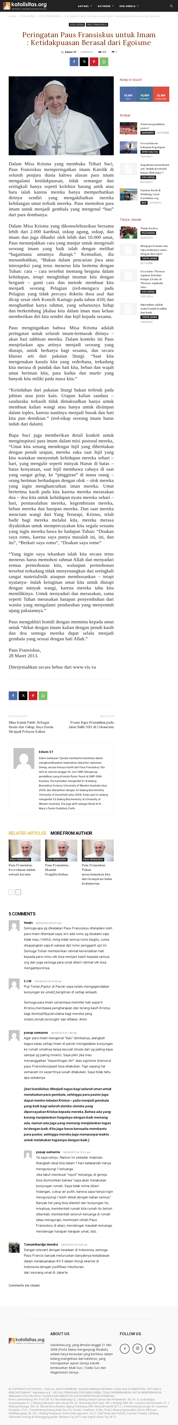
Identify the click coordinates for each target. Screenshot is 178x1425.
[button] (171, 6)
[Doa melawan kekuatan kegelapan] (128, 147)
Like (128, 88)
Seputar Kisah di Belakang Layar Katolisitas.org (150, 194)
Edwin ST (71, 52)
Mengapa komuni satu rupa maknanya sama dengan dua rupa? (154, 249)
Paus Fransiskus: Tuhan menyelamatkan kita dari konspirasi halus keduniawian (97, 874)
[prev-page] (11, 892)
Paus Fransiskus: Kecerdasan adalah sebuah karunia (22, 869)
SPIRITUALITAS (150, 151)
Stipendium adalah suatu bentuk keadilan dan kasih (153, 308)
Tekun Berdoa (149, 228)
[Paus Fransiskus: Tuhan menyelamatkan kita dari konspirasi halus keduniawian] (98, 850)
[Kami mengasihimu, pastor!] (128, 128)
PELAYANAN (148, 232)
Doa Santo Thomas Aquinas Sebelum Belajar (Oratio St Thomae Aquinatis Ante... (152, 279)
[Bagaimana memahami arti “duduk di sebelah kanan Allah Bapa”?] (128, 169)
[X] (84, 61)
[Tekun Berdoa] (128, 232)
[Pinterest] (94, 61)
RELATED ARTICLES (27, 833)
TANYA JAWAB (149, 258)
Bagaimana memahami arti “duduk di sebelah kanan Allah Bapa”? (154, 168)
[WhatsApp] (104, 61)
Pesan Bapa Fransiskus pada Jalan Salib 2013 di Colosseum (91, 724)
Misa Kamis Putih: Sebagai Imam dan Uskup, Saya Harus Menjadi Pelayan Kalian (31, 727)
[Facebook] (74, 61)
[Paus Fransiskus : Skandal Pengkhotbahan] (61, 850)
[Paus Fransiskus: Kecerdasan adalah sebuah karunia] (25, 850)
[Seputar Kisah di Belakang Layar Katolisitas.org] (128, 194)
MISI (144, 202)
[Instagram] (137, 1348)
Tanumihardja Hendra (41, 1244)
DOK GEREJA (27, 16)
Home (12, 16)
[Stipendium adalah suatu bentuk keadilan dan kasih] (128, 309)
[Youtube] (150, 1349)
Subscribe (161, 88)
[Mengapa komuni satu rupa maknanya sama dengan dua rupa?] (128, 250)
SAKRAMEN (148, 132)
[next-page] (18, 892)
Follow (145, 88)
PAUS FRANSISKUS (50, 16)
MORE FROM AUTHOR (71, 833)
